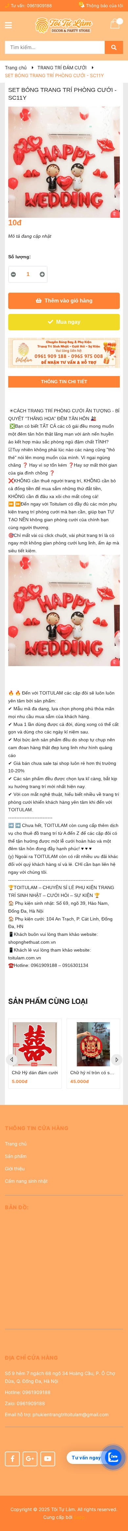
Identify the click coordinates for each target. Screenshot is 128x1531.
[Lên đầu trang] (116, 1500)
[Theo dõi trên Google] (30, 1459)
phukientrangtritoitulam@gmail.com (70, 1414)
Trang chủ (16, 1143)
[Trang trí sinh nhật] (64, 353)
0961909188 (39, 5)
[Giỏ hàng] (115, 27)
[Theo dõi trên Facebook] (12, 1459)
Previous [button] (11, 1059)
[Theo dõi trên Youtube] (47, 1459)
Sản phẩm (16, 1156)
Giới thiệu (15, 1168)
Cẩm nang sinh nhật (26, 1181)
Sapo (79, 1517)
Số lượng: (19, 256)
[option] (35, 1054)
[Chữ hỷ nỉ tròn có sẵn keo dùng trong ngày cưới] (93, 1044)
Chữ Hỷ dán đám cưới (35, 1072)
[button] (64, 1130)
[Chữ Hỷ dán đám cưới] (35, 1044)
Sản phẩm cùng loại (48, 1001)
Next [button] (116, 1059)
